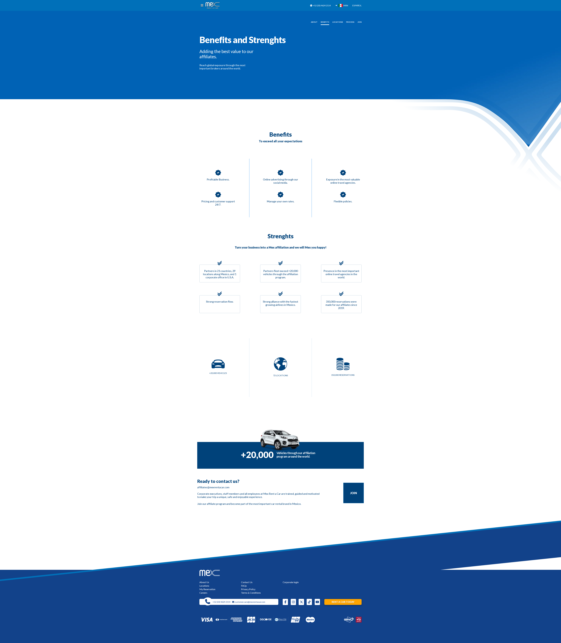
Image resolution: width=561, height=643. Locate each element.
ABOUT (314, 22)
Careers (203, 592)
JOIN (359, 22)
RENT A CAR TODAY (343, 601)
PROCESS (350, 22)
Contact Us (246, 582)
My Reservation (207, 589)
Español (357, 5)
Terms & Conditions (251, 592)
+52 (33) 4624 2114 (321, 5)
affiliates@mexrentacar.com (213, 487)
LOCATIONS (337, 22)
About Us (204, 582)
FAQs (244, 585)
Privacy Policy (248, 589)
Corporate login (291, 582)
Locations (204, 585)
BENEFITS (325, 22)
